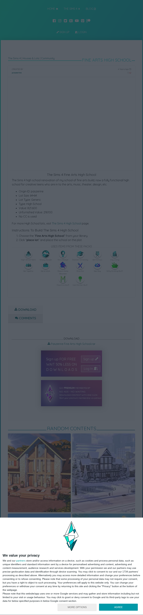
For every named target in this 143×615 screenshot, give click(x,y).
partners (20, 560)
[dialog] (71, 566)
